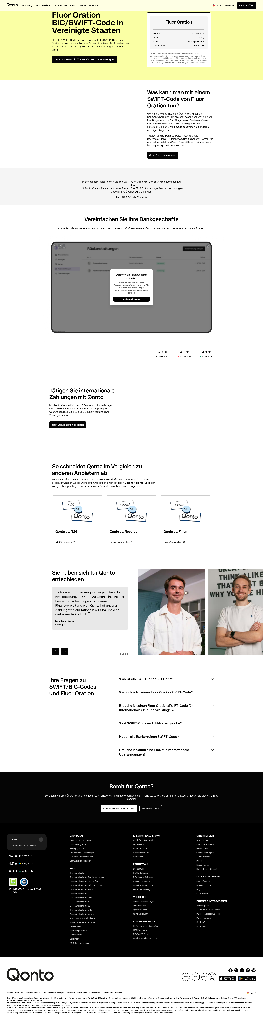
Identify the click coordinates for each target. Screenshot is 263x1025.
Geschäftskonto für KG (80, 906)
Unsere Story (202, 840)
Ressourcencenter (204, 885)
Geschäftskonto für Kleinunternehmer (87, 885)
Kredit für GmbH (140, 848)
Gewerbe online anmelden (81, 857)
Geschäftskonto (187, 142)
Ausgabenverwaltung (142, 881)
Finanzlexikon (202, 893)
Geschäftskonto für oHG (81, 910)
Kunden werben (203, 865)
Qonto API (200, 922)
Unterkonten (75, 926)
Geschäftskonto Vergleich (144, 901)
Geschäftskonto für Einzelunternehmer (87, 877)
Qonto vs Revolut (140, 914)
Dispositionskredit (141, 853)
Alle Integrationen (204, 906)
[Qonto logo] (12, 4)
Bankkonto (153, 117)
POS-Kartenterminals (79, 943)
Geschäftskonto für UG (80, 893)
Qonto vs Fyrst (139, 906)
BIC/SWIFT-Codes (141, 934)
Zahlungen (74, 939)
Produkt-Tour (202, 848)
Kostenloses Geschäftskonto (82, 918)
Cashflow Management (143, 885)
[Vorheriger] (55, 651)
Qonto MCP (201, 926)
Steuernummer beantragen (82, 853)
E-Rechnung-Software (143, 877)
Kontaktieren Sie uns (205, 844)
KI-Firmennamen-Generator (145, 926)
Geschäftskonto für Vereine (82, 914)
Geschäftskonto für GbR (81, 898)
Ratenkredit (138, 857)
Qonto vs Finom (140, 910)
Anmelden (230, 5)
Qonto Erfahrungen (205, 853)
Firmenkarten (76, 935)
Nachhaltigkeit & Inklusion (207, 869)
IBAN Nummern (140, 930)
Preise (13, 839)
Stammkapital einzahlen (80, 861)
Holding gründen (77, 848)
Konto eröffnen (246, 5)
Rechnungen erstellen (79, 930)
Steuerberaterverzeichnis (208, 910)
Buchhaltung (138, 869)
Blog (198, 889)
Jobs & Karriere (203, 857)
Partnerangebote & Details (208, 914)
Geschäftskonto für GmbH (81, 889)
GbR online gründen (78, 844)
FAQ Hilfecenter (203, 881)
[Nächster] (64, 651)
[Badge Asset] (230, 970)
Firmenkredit (138, 844)
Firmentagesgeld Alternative (82, 922)
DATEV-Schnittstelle (142, 873)
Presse (199, 861)
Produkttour (92, 228)
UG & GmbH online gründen (82, 840)
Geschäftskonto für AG (80, 902)
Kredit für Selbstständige (144, 840)
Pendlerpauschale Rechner (145, 938)
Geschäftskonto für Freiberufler (84, 881)
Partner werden (203, 918)
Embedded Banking (141, 889)
